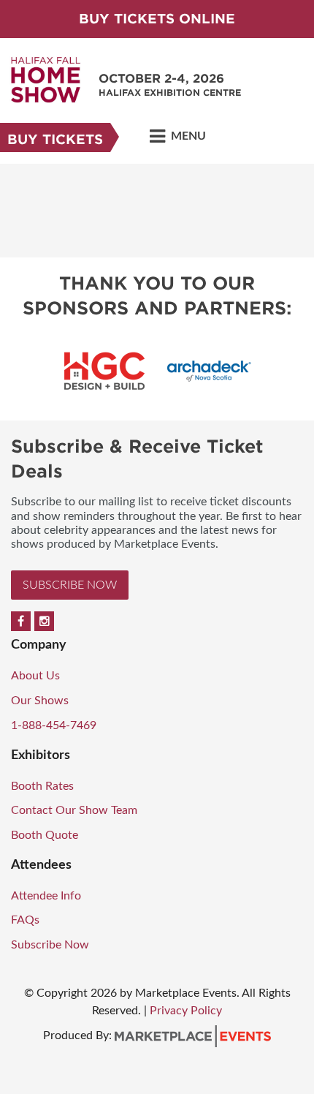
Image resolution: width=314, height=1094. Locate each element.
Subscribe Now (70, 585)
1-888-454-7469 (53, 725)
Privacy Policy (186, 1010)
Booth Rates (42, 786)
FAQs (25, 920)
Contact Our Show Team (74, 810)
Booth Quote (44, 835)
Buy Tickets (55, 139)
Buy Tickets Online (157, 18)
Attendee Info (46, 896)
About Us (35, 676)
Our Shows (40, 700)
